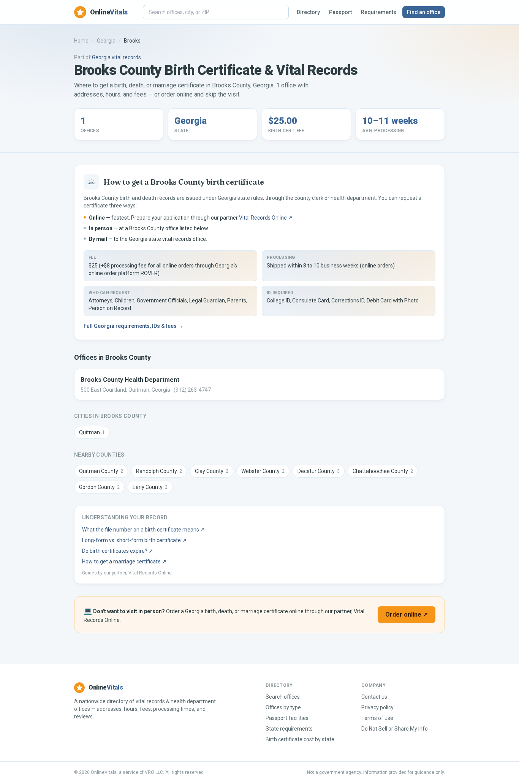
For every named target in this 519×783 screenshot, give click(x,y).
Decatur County (318, 471)
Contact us (374, 697)
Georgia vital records (116, 57)
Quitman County (101, 471)
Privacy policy (377, 707)
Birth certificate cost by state (300, 739)
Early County (150, 487)
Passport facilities (287, 718)
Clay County (211, 471)
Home (81, 41)
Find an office (423, 12)
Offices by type (283, 707)
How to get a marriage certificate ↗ (124, 561)
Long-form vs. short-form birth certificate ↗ (134, 540)
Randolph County (159, 471)
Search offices (283, 697)
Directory (308, 12)
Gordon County (99, 487)
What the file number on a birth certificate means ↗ (143, 530)
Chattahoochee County (383, 471)
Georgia (106, 41)
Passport (340, 12)
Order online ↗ (406, 614)
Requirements (378, 12)
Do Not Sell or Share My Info (394, 729)
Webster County (263, 471)
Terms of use (377, 718)
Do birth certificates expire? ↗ (117, 551)
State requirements (289, 729)
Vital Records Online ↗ (266, 218)
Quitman (92, 432)
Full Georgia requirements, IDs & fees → (133, 326)
